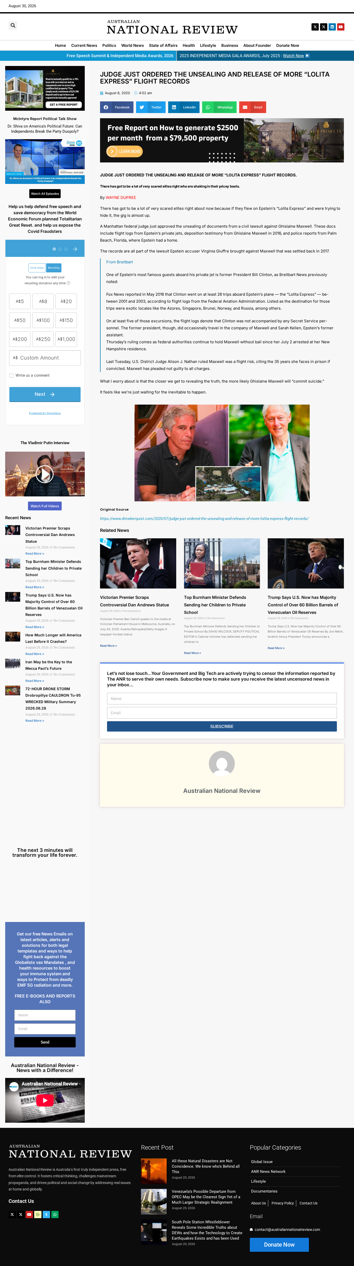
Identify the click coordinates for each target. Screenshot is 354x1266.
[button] (13, 25)
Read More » (34, 553)
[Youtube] (29, 1214)
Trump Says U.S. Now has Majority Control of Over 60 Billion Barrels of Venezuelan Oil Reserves (303, 605)
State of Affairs (163, 45)
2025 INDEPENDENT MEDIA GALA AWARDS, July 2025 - (242, 55)
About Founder (257, 45)
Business (229, 45)
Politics (109, 45)
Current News (84, 45)
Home (60, 45)
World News (132, 45)
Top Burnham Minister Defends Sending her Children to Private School (53, 568)
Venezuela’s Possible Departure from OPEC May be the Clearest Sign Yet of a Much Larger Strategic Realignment (206, 1197)
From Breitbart (119, 261)
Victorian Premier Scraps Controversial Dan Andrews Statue (50, 534)
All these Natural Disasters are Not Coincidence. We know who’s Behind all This (206, 1166)
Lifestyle (208, 45)
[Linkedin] (332, 27)
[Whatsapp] (55, 1214)
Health (189, 45)
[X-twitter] (315, 27)
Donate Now (287, 45)
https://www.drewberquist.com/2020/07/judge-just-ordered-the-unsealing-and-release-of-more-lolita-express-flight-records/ (204, 518)
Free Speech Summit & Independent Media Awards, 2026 (120, 55)
